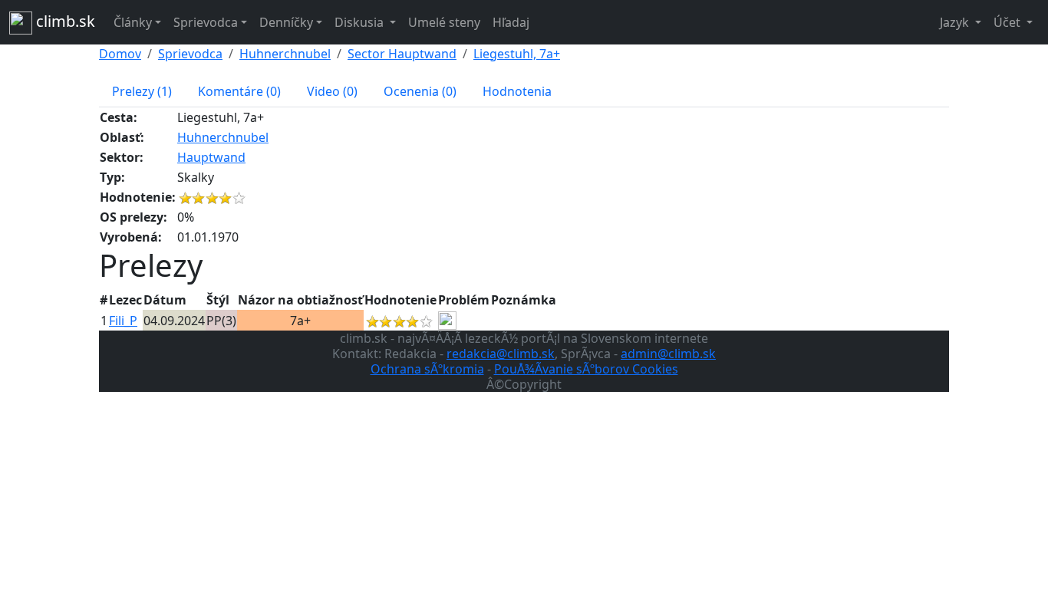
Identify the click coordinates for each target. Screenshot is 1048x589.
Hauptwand (211, 157)
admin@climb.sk (668, 353)
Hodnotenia (517, 91)
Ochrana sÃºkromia (427, 368)
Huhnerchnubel (285, 53)
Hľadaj (511, 22)
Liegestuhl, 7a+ (516, 53)
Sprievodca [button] (205, 22)
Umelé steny (444, 22)
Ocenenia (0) (420, 91)
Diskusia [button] (361, 22)
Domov (120, 53)
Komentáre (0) (239, 91)
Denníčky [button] (286, 22)
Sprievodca (190, 53)
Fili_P (123, 320)
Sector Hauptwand (402, 53)
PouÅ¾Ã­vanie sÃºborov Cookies (586, 368)
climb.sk (63, 21)
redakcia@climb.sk (501, 353)
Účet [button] (1008, 22)
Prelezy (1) (142, 91)
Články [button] (133, 22)
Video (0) (332, 91)
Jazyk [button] (956, 22)
